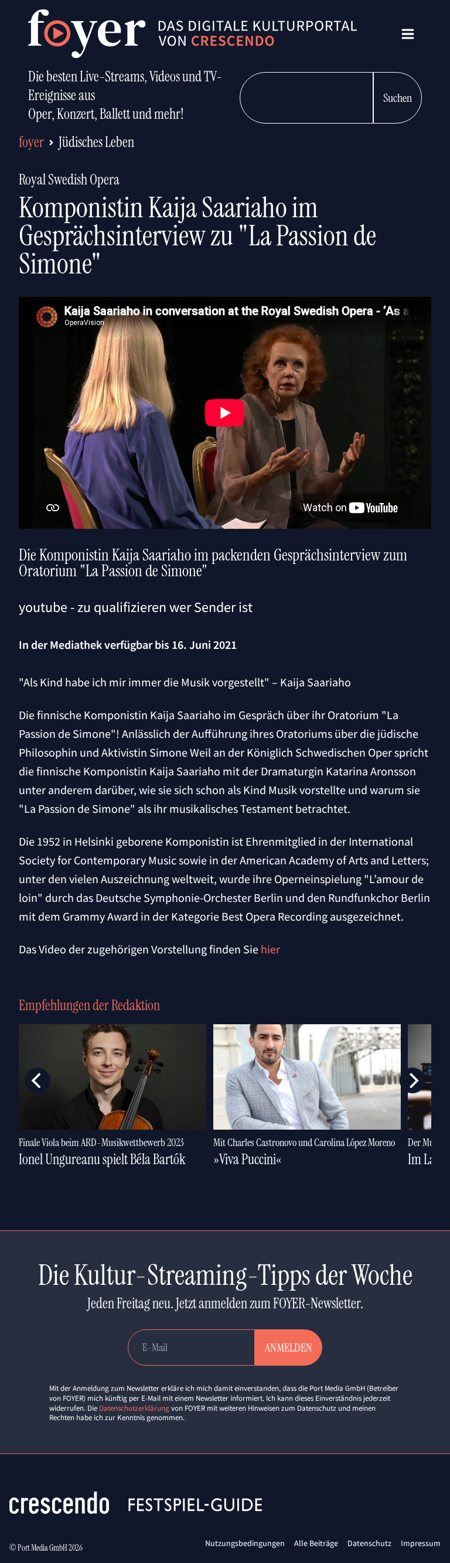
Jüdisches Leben (96, 142)
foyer (31, 142)
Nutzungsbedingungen (245, 1543)
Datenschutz (369, 1543)
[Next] (412, 1080)
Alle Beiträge (316, 1543)
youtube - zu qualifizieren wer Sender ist (136, 607)
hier (270, 949)
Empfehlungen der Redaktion (89, 1005)
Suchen (397, 97)
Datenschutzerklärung (134, 1408)
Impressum (421, 1543)
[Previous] (37, 1080)
